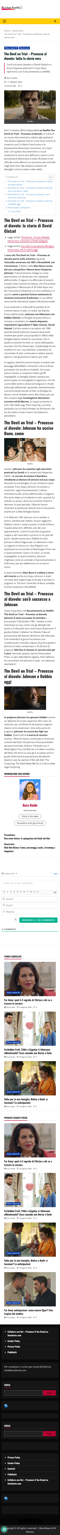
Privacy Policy (14, 1346)
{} (34, 892)
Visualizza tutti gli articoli (30, 823)
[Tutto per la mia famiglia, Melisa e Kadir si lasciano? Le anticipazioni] (30, 1078)
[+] (37, 892)
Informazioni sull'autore (19, 207)
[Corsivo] (7, 891)
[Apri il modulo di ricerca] (55, 21)
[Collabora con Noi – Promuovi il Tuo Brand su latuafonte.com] (25, 1521)
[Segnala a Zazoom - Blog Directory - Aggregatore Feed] (6, 1405)
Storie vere (24, 48)
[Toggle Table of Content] (50, 177)
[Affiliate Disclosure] (35, 1521)
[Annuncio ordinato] (17, 891)
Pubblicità (12, 1352)
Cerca (7, 1385)
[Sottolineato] (10, 891)
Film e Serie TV (11, 48)
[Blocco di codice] (27, 891)
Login (55, 873)
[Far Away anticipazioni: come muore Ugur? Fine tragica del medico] (30, 1289)
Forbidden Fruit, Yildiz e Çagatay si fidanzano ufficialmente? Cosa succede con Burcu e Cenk (28, 1051)
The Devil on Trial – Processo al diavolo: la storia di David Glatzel (30, 183)
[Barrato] (14, 891)
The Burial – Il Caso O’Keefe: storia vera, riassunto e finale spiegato (29, 239)
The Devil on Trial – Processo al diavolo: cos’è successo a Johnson (29, 196)
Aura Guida (12, 78)
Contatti (11, 1468)
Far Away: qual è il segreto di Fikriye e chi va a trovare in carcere (28, 1001)
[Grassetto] (4, 891)
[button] (4, 21)
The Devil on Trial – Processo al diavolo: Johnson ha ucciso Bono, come (30, 189)
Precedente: (27, 836)
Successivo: (29, 847)
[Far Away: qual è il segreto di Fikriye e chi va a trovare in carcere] (30, 979)
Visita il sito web (30, 816)
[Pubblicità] (30, 1521)
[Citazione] (24, 891)
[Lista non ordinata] (20, 891)
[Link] (31, 891)
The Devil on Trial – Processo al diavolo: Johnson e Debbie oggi (30, 202)
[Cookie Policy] (39, 1521)
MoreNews (45, 1528)
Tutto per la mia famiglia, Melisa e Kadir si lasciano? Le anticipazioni (26, 1100)
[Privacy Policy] (20, 1521)
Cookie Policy (14, 1341)
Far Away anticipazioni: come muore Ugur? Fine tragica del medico (28, 1311)
